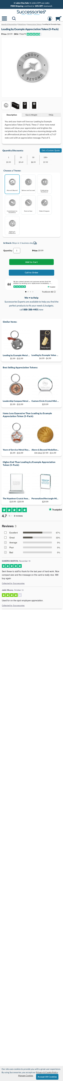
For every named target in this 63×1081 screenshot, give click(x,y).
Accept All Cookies (47, 1076)
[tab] (12, 115)
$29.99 (45, 402)
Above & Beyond (12, 190)
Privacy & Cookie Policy (47, 1072)
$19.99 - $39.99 (16, 500)
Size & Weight (31, 115)
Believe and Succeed (28, 190)
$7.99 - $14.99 (45, 451)
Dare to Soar (28, 211)
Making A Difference (12, 232)
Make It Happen (44, 211)
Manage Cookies (25, 1075)
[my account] (50, 20)
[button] (4, 20)
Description (12, 115)
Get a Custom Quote (51, 150)
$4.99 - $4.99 (45, 357)
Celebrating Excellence (44, 191)
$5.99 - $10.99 (16, 357)
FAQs (51, 115)
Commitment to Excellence (12, 211)
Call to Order (31, 272)
